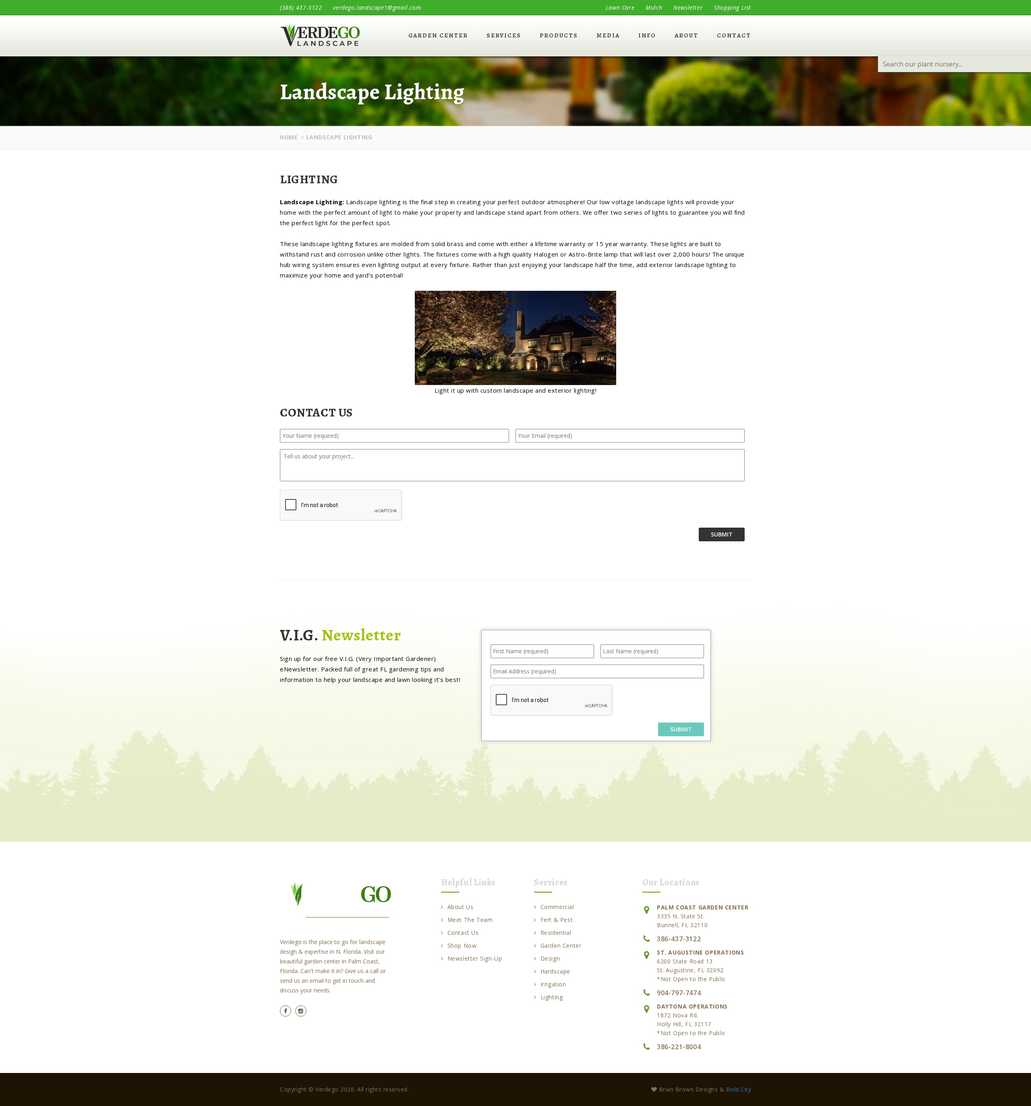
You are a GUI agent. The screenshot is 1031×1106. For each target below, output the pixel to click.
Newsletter (688, 7)
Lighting (551, 997)
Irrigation (553, 984)
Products (559, 35)
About (686, 35)
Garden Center (438, 35)
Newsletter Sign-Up (474, 958)
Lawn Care (620, 7)
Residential (555, 932)
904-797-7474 (679, 992)
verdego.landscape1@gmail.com (377, 7)
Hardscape (555, 971)
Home (289, 137)
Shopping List (732, 7)
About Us (460, 907)
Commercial (557, 907)
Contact (734, 35)
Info (647, 35)
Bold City (739, 1089)
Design (550, 958)
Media (608, 35)
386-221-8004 (679, 1046)
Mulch (654, 7)
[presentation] (552, 700)
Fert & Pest (556, 920)
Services (504, 35)
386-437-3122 (679, 938)
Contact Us (463, 932)
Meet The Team (470, 920)
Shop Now (461, 945)
